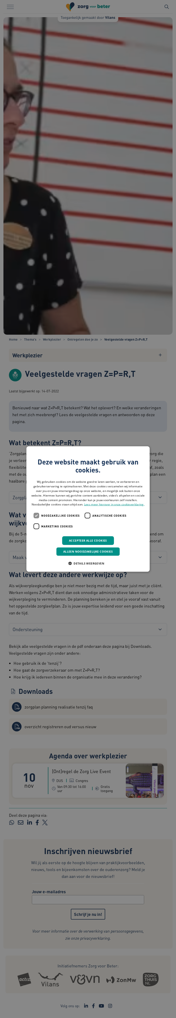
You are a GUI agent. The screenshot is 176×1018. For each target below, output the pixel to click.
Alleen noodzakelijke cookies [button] (88, 552)
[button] (88, 563)
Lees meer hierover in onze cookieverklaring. (114, 504)
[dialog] (88, 509)
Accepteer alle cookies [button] (88, 541)
